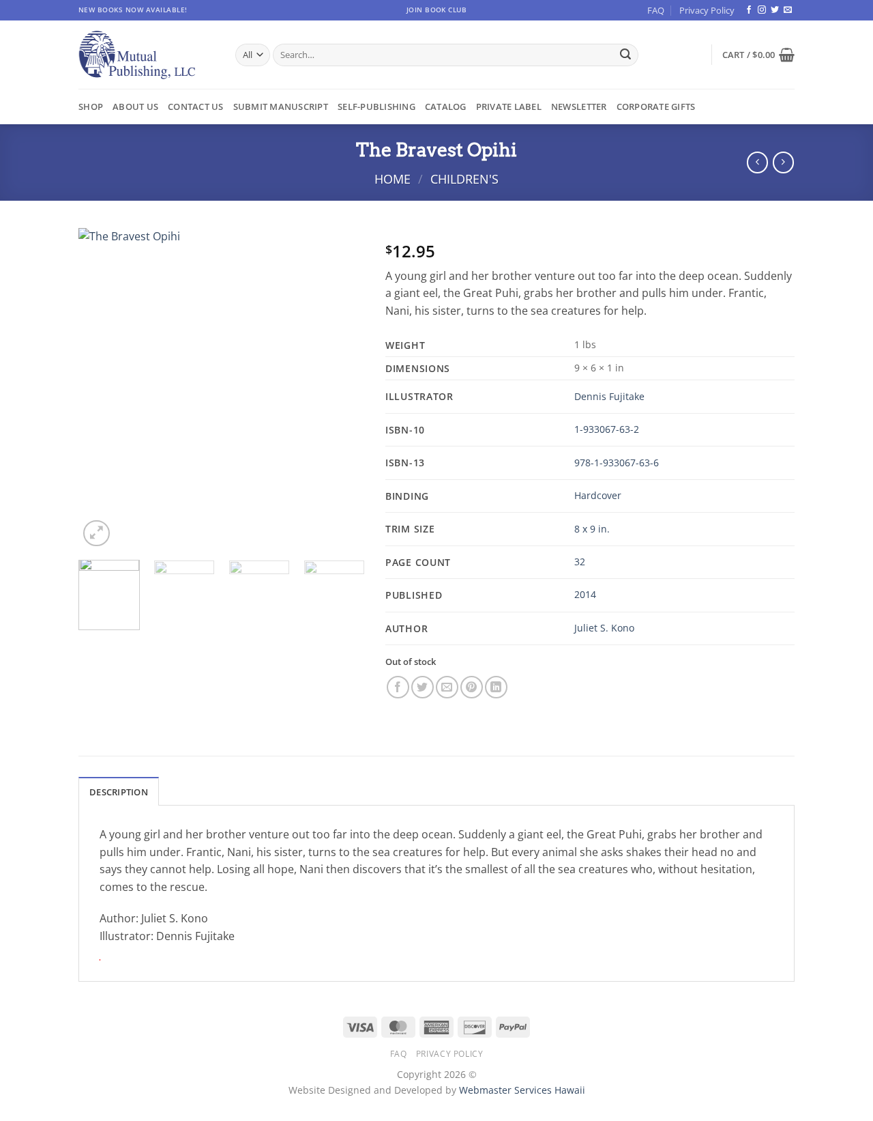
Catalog (446, 106)
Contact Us (196, 106)
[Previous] (101, 388)
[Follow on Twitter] (775, 10)
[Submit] (625, 55)
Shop (90, 106)
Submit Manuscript (280, 106)
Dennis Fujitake (609, 396)
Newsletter (579, 106)
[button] (758, 55)
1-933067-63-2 (606, 429)
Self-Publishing (376, 106)
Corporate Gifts (656, 106)
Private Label (509, 106)
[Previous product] (783, 162)
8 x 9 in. (592, 528)
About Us (135, 106)
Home (392, 178)
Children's (464, 178)
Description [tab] (118, 792)
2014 (585, 594)
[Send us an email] (788, 10)
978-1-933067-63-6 (616, 462)
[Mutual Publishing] (146, 55)
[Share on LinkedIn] (496, 687)
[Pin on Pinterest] (471, 687)
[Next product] (757, 162)
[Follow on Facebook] (749, 10)
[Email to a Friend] (447, 687)
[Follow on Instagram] (762, 10)
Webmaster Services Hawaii (522, 1089)
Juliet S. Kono (604, 627)
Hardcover (597, 495)
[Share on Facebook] (398, 687)
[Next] (341, 388)
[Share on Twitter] (422, 687)
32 (579, 561)
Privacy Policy (707, 10)
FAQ (655, 10)
